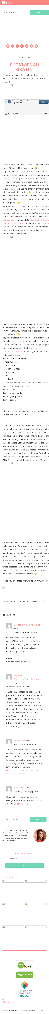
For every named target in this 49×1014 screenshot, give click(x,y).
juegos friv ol (12, 770)
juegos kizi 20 (26, 770)
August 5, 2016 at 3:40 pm (26, 792)
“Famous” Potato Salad (13, 223)
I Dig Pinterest (24, 34)
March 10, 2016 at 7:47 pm (18, 687)
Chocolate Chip (16, 351)
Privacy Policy (8, 1002)
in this (19, 206)
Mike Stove (19, 788)
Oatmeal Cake (9, 220)
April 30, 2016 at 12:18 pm (25, 744)
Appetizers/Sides (20, 601)
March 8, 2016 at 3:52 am (25, 632)
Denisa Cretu (20, 740)
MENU (10, 3)
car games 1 (22, 804)
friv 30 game (20, 774)
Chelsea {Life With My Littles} (27, 625)
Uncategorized (39, 601)
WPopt (46, 1010)
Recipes (30, 601)
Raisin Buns (38, 348)
